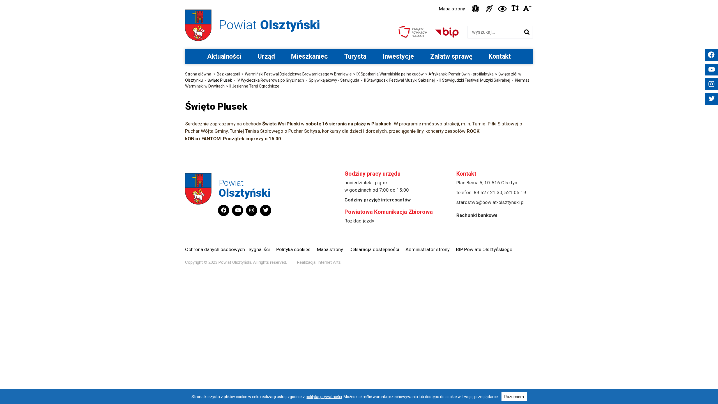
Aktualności (224, 56)
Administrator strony (428, 249)
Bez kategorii (228, 74)
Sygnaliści (259, 249)
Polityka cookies (293, 249)
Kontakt (500, 56)
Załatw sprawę (451, 56)
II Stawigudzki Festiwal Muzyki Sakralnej (399, 80)
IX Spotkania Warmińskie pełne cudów (390, 74)
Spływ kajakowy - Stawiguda (334, 80)
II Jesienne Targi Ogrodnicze (254, 86)
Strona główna (198, 74)
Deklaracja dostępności (374, 249)
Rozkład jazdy (359, 221)
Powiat (269, 24)
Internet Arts (329, 262)
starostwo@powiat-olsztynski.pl (490, 202)
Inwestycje (398, 56)
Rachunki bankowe (477, 215)
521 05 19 (515, 192)
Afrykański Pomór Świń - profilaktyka (461, 74)
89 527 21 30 (488, 192)
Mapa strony (452, 9)
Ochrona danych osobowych (215, 249)
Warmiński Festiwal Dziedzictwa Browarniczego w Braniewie (298, 74)
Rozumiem (514, 396)
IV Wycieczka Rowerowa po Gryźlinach (270, 80)
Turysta (355, 56)
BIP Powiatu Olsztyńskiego (484, 249)
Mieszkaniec (309, 56)
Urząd (266, 56)
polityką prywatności (324, 396)
